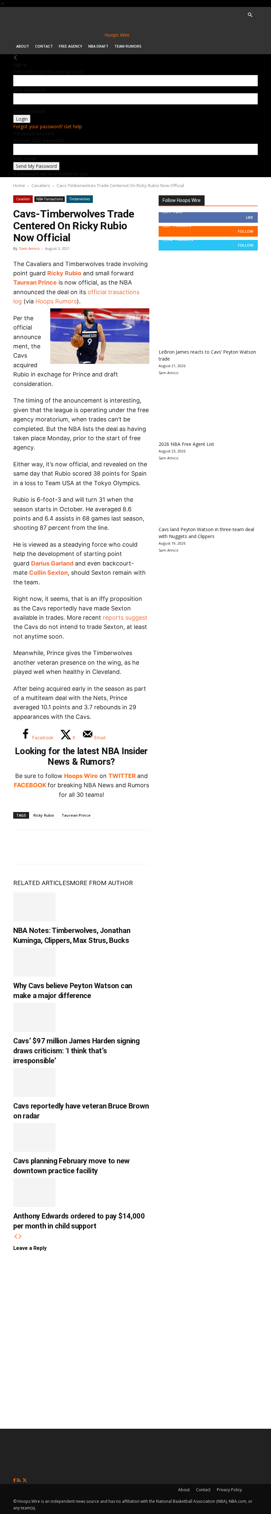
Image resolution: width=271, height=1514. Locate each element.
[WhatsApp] (67, 847)
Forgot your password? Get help (47, 126)
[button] (250, 15)
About (22, 46)
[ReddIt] (88, 847)
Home (19, 185)
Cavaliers (40, 185)
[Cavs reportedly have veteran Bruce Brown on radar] (34, 1082)
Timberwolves (79, 199)
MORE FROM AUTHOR (101, 883)
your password (29, 111)
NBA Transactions (49, 199)
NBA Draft (98, 46)
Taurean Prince (35, 282)
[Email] (110, 847)
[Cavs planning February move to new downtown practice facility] (34, 1137)
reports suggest (125, 617)
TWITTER (122, 775)
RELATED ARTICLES (41, 883)
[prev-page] (15, 1236)
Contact (44, 46)
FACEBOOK (30, 785)
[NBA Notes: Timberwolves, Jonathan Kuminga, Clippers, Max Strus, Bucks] (34, 906)
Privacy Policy (229, 1490)
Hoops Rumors (56, 301)
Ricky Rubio (64, 273)
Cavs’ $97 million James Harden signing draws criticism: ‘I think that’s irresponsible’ (76, 1051)
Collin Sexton (48, 572)
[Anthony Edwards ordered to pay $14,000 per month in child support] (34, 1192)
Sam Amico (29, 248)
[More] (132, 847)
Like (249, 217)
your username (29, 90)
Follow (245, 231)
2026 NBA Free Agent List (186, 444)
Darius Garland (52, 563)
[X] (45, 847)
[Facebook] (23, 847)
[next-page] (20, 1236)
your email (24, 158)
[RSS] (19, 1480)
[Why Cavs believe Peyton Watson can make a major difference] (34, 962)
